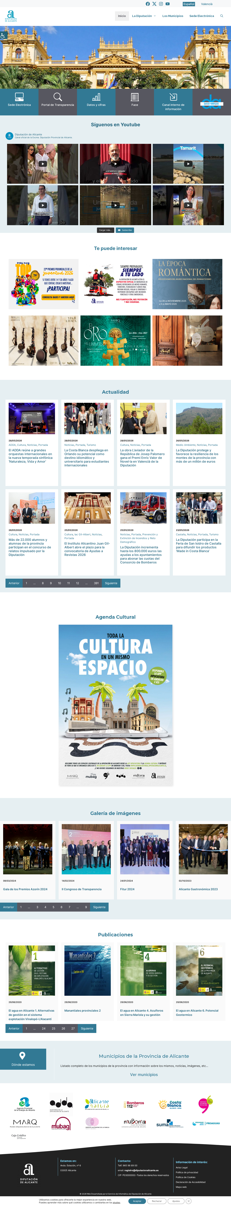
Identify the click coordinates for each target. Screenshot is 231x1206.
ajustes (116, 1202)
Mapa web (181, 1187)
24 (44, 1028)
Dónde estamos (23, 1065)
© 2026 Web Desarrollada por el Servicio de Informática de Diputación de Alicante (115, 1194)
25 (53, 1028)
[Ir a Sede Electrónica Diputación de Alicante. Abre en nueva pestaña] (19, 102)
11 (68, 583)
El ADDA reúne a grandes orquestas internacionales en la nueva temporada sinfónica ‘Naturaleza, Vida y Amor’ (30, 455)
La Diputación (142, 16)
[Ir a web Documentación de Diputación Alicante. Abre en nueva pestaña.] (96, 102)
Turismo (91, 444)
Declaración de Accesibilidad (191, 1182)
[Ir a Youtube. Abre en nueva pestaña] (167, 4)
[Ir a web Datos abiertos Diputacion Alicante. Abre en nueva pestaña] (211, 102)
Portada (43, 444)
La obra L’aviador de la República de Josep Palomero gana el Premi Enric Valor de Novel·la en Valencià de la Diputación (142, 457)
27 (73, 1028)
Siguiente (111, 583)
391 (96, 583)
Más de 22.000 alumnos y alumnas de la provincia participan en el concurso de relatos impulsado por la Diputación (30, 547)
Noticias (32, 444)
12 (77, 583)
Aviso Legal (181, 1167)
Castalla (181, 534)
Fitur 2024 (127, 889)
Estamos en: (68, 1161)
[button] (221, 16)
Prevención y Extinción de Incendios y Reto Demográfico (139, 538)
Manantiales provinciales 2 (82, 1010)
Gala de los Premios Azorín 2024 (25, 889)
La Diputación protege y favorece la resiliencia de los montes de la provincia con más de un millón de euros (197, 455)
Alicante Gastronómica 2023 (198, 889)
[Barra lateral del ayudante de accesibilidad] (4, 35)
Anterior (14, 583)
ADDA (12, 444)
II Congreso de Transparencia (82, 889)
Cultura (21, 444)
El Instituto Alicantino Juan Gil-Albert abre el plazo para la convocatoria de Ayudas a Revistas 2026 (87, 549)
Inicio (122, 16)
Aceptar (137, 1201)
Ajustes (176, 1201)
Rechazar (157, 1201)
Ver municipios (144, 1074)
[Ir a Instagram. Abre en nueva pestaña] (161, 4)
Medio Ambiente (185, 444)
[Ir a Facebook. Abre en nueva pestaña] (148, 4)
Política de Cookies (185, 1177)
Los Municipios (172, 16)
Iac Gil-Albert (82, 534)
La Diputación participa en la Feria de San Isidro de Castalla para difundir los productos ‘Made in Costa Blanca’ (198, 545)
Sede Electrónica (202, 16)
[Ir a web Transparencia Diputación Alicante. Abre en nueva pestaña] (57, 102)
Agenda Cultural (116, 617)
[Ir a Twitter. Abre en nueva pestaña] (154, 4)
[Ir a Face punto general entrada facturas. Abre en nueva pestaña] (135, 102)
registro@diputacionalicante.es (141, 1170)
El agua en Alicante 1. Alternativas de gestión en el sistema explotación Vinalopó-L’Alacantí (31, 1015)
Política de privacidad (187, 1172)
